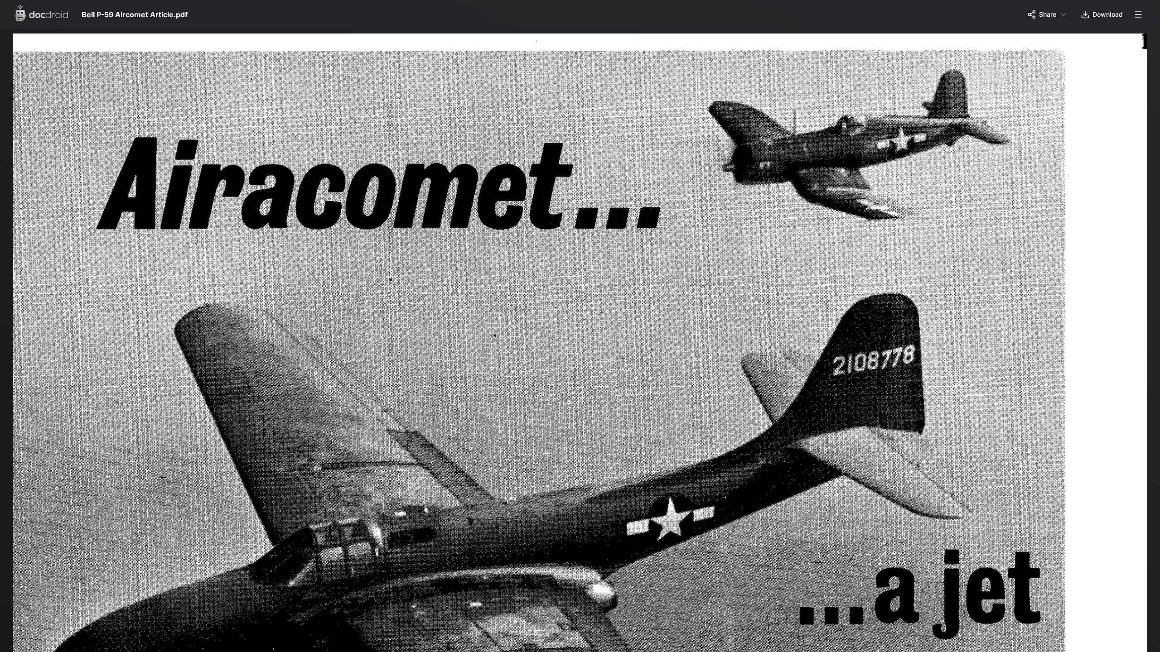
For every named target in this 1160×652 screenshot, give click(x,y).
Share (1047, 14)
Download (1107, 14)
